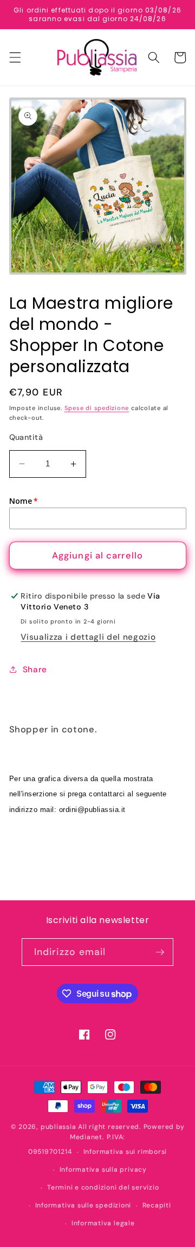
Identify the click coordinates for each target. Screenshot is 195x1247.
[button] (15, 57)
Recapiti (156, 1205)
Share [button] (35, 669)
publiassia (58, 1126)
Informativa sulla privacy (103, 1169)
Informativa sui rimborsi (125, 1151)
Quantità (26, 437)
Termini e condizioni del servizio (103, 1187)
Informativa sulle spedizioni (83, 1205)
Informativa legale (103, 1223)
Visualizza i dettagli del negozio (88, 637)
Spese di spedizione (96, 408)
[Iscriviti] (160, 952)
